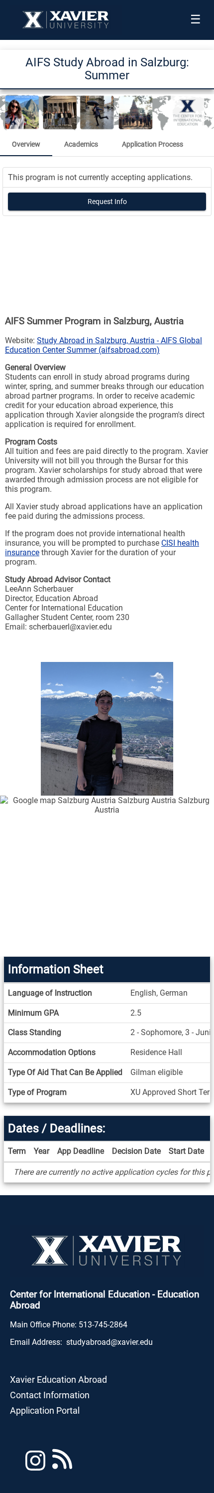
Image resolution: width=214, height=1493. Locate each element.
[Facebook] (62, 1465)
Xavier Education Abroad (58, 1379)
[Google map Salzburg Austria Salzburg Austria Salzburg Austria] (107, 876)
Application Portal (45, 1410)
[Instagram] (35, 1465)
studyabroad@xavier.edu (109, 1342)
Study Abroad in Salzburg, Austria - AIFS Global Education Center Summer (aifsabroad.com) (103, 345)
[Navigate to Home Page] (66, 20)
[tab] (26, 144)
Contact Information (50, 1395)
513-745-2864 (103, 1324)
